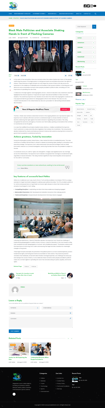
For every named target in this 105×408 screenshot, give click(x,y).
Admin (23, 287)
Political (27, 266)
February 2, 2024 (88, 88)
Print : (16, 75)
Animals (80, 47)
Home (10, 13)
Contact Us (87, 13)
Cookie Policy (60, 381)
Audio (79, 52)
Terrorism (85, 122)
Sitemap (59, 389)
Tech (78, 122)
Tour (92, 122)
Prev (19, 278)
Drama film (80, 112)
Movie (85, 115)
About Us (78, 13)
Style (91, 119)
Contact (85, 86)
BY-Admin (12, 362)
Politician (34, 266)
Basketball (81, 57)
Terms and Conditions (63, 386)
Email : (22, 75)
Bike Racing (81, 61)
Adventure (81, 42)
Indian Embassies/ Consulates (22, 13)
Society (79, 119)
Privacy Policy (61, 383)
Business (43, 381)
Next (62, 278)
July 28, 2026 (87, 75)
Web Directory (86, 92)
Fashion (88, 112)
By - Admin (13, 37)
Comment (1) (35, 37)
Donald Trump (91, 109)
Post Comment (15, 331)
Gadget (79, 115)
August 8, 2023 (23, 362)
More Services (52, 13)
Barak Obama (80, 109)
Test (84, 72)
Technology (44, 386)
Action (80, 38)
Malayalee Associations (66, 13)
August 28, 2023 (23, 37)
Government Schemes (39, 13)
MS (91, 115)
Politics (16, 18)
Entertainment (45, 391)
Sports (85, 119)
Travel (78, 125)
